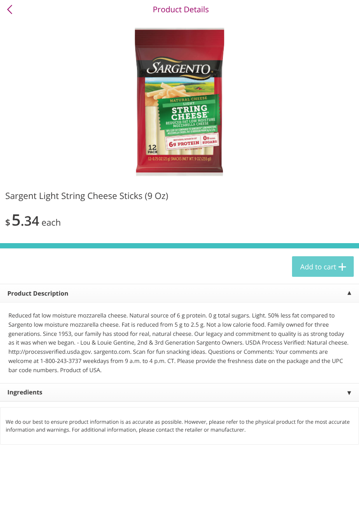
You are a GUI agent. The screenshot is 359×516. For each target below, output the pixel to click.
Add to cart (318, 267)
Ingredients (24, 392)
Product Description (37, 293)
